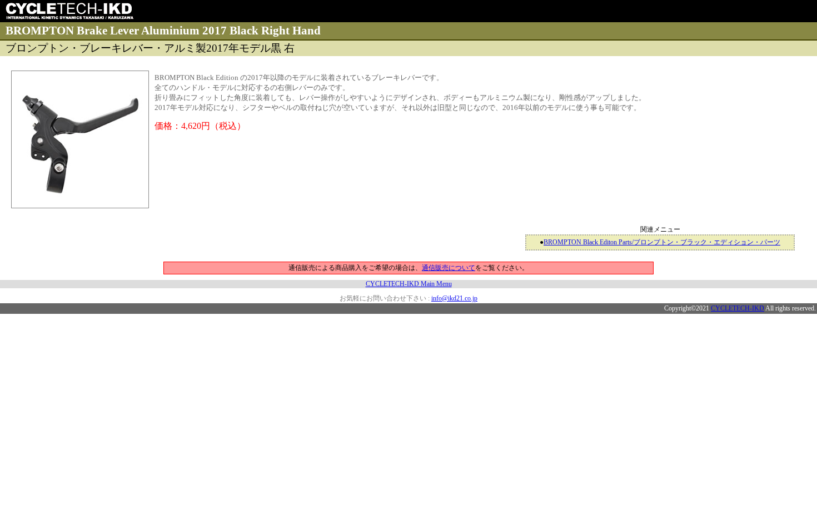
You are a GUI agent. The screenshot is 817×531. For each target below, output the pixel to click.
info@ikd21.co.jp (454, 298)
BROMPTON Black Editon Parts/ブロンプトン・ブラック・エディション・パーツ (662, 242)
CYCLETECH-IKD (737, 308)
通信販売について (448, 268)
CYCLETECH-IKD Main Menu (409, 284)
